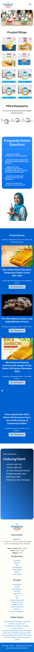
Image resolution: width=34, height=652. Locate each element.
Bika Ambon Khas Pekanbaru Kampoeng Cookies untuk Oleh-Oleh (17, 272)
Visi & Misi (17, 591)
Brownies (17, 563)
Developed (10, 648)
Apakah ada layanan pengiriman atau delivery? (15, 184)
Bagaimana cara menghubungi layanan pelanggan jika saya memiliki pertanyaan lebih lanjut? (16, 169)
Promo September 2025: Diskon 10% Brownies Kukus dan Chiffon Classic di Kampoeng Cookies (17, 637)
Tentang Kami (17, 584)
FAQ (17, 598)
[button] (17, 155)
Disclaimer (17, 609)
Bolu (17, 565)
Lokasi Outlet (17, 593)
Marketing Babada (22, 648)
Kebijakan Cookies (17, 604)
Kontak (17, 587)
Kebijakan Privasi (17, 602)
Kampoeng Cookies (25, 646)
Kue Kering (17, 560)
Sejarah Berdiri (17, 589)
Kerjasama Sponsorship (17, 600)
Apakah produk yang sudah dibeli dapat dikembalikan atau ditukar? (17, 161)
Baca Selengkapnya (17, 287)
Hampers (17, 572)
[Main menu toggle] (30, 4)
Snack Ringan (17, 574)
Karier (17, 595)
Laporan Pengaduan (17, 611)
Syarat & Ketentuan (17, 607)
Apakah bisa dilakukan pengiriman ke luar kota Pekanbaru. (14, 177)
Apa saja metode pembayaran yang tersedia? (16, 155)
